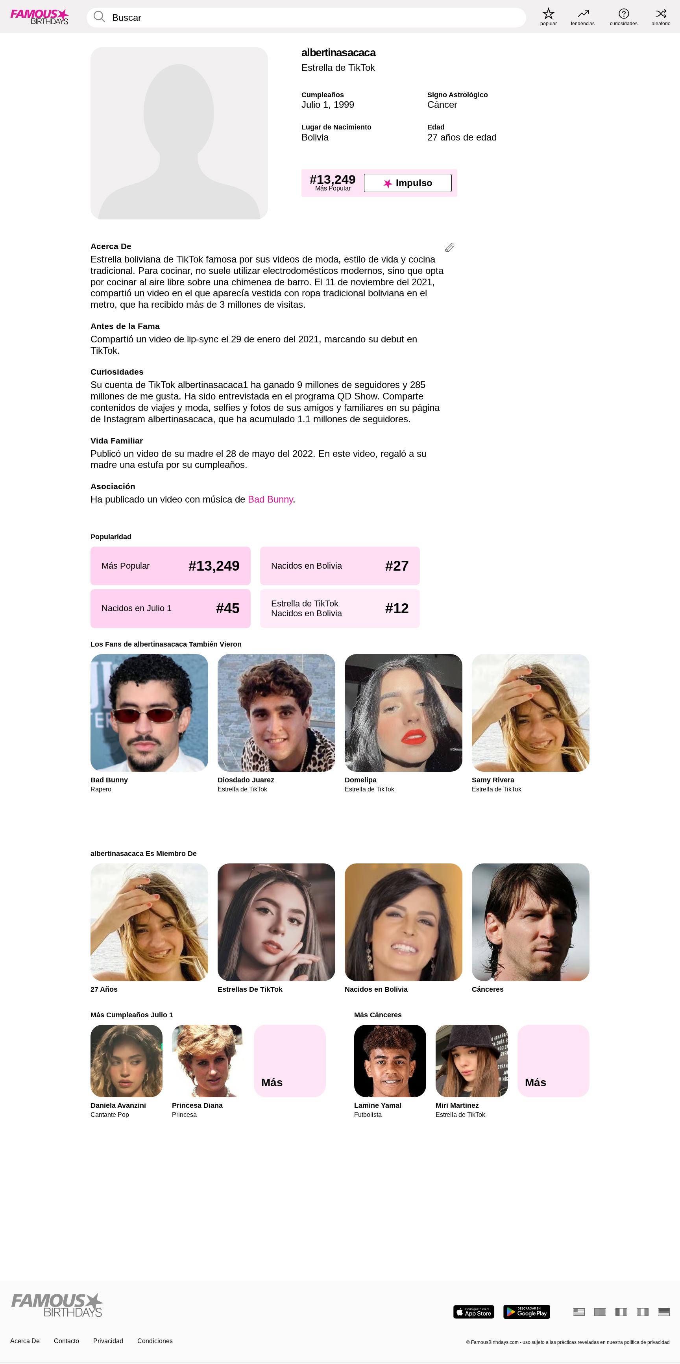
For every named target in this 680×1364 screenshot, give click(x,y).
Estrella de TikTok (338, 67)
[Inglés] (579, 1312)
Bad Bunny (270, 499)
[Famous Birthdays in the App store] (474, 1312)
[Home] (172, 1305)
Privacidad (108, 1341)
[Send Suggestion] (450, 249)
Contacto (66, 1341)
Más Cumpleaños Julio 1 (132, 1015)
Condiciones (155, 1341)
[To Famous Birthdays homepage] (39, 17)
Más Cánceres (378, 1015)
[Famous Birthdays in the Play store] (526, 1312)
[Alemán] (664, 1312)
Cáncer (442, 104)
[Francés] (621, 1312)
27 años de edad (462, 137)
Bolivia (315, 137)
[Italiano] (643, 1312)
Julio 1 (314, 104)
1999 (344, 104)
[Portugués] (600, 1312)
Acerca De (25, 1341)
